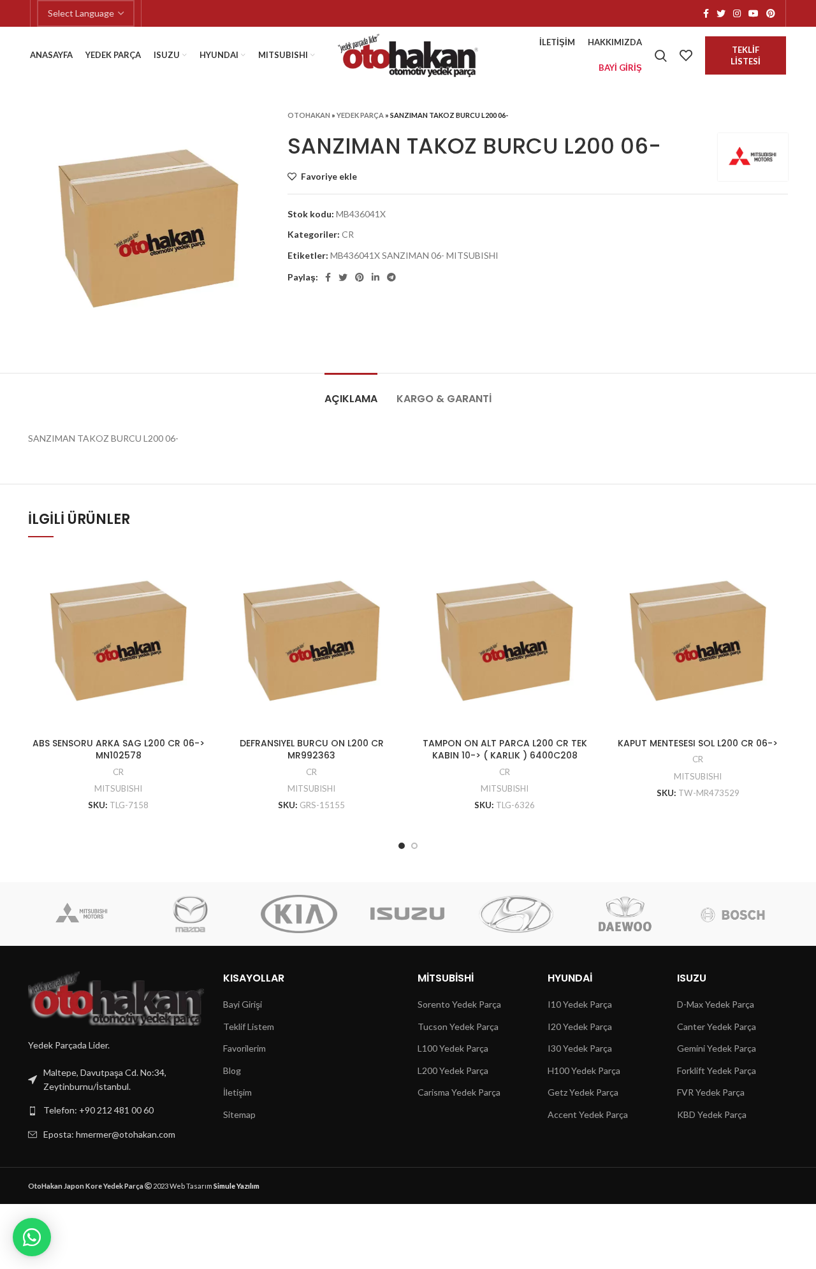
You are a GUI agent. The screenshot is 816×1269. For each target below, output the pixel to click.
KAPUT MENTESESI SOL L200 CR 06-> (698, 743)
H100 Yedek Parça (584, 1070)
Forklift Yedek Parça (716, 1070)
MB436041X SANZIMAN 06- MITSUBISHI (414, 255)
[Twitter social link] (721, 13)
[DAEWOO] (624, 914)
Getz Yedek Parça (583, 1092)
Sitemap (239, 1114)
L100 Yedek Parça (453, 1048)
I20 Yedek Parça (580, 1026)
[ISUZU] (407, 913)
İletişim (237, 1092)
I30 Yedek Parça (580, 1048)
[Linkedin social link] (375, 277)
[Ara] (660, 55)
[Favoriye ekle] (199, 571)
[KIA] (299, 914)
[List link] (116, 1110)
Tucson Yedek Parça (458, 1026)
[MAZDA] (190, 914)
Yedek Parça (360, 115)
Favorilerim (244, 1048)
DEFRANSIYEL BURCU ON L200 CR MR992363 (312, 749)
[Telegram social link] (391, 277)
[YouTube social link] (753, 13)
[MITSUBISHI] (81, 914)
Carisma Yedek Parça (459, 1092)
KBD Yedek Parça (712, 1114)
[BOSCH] (733, 914)
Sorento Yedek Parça (459, 1004)
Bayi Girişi (242, 1004)
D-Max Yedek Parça (715, 1004)
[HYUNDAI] (516, 914)
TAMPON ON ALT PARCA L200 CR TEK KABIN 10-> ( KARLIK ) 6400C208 (505, 749)
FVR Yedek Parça (711, 1092)
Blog (232, 1070)
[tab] (350, 392)
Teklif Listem (248, 1026)
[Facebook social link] (706, 13)
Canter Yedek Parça (716, 1026)
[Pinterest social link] (770, 13)
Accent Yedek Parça (588, 1114)
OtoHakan (309, 115)
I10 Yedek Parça (580, 1004)
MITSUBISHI (118, 788)
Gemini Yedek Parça (716, 1048)
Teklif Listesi (746, 55)
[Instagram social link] (737, 13)
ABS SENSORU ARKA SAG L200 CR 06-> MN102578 (119, 749)
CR (348, 234)
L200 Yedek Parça (453, 1070)
